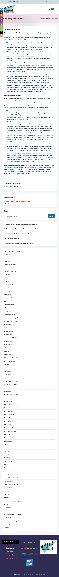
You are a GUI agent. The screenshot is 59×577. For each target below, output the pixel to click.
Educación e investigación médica (14, 318)
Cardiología (7, 294)
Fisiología (6, 351)
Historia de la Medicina (10, 381)
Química (6, 497)
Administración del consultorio (13, 251)
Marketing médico (9, 401)
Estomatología (8, 341)
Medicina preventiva (10, 431)
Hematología (7, 374)
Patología (7, 471)
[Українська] (27, 201)
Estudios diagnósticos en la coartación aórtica (18, 243)
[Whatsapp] (1, 29)
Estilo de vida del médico (11, 338)
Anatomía (7, 254)
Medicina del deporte (10, 414)
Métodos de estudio (9, 438)
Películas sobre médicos (11, 477)
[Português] (21, 201)
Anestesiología (8, 258)
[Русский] (23, 201)
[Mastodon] (1, 23)
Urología (6, 527)
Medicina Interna (9, 421)
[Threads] (1, 32)
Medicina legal (8, 424)
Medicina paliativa (9, 428)
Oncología (7, 464)
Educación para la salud (11, 321)
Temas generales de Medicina (12, 514)
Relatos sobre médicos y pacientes (14, 501)
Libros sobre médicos (10, 398)
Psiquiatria (7, 494)
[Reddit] (1, 15)
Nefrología (7, 444)
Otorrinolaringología (10, 468)
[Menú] (56, 9)
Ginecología (7, 371)
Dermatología (8, 311)
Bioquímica (7, 288)
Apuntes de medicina (10, 264)
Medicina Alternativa (10, 404)
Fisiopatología (8, 354)
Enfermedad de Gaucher (11, 238)
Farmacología (8, 344)
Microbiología (8, 441)
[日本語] (18, 201)
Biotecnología (8, 291)
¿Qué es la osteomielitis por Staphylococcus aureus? (20, 224)
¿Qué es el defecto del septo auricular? (16, 234)
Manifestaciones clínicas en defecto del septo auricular (21, 229)
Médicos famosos (9, 434)
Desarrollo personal (9, 314)
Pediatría (6, 474)
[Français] (12, 201)
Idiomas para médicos (10, 384)
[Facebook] (1, 9)
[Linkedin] (1, 18)
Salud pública (8, 507)
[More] (1, 35)
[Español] (25, 201)
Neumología (7, 448)
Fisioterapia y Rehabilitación (12, 358)
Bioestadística (8, 274)
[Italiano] (16, 201)
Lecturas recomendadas (11, 394)
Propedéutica (8, 488)
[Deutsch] (14, 201)
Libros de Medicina (10, 551)
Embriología (7, 324)
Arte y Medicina (8, 268)
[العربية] (5, 201)
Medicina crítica (8, 411)
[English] (10, 201)
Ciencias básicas (9, 298)
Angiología (7, 261)
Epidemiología (8, 334)
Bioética (6, 278)
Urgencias (7, 524)
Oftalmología (8, 461)
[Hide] (0, 38)
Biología (6, 281)
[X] (1, 12)
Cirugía (6, 301)
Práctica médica (8, 481)
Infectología (7, 388)
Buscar (7, 211)
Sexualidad (7, 511)
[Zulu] (29, 201)
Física (5, 348)
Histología (7, 378)
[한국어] (20, 201)
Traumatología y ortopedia (12, 521)
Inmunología (7, 391)
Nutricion (6, 454)
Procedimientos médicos (11, 484)
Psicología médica (9, 491)
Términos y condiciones (10, 558)
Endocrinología (8, 331)
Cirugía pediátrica (9, 304)
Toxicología (7, 517)
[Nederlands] (8, 201)
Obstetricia (7, 458)
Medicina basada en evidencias (13, 408)
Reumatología (8, 504)
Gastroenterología (9, 361)
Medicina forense (9, 418)
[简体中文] (6, 201)
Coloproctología (9, 308)
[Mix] (1, 26)
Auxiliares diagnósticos (10, 271)
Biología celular (8, 284)
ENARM (6, 328)
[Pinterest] (1, 20)
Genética (6, 364)
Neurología (7, 451)
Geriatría (6, 368)
